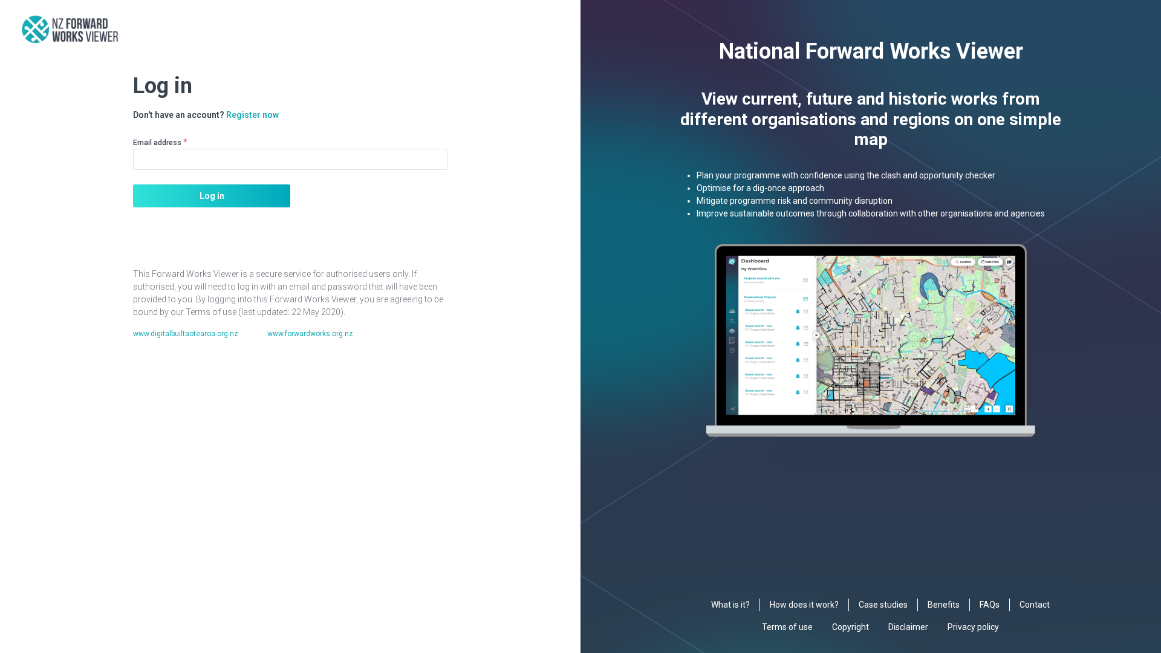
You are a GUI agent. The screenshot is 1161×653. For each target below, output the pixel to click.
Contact (1035, 604)
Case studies (883, 604)
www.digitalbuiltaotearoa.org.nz (185, 334)
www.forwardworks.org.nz (310, 334)
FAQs (990, 604)
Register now (252, 115)
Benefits (944, 604)
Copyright (850, 627)
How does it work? (804, 604)
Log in (212, 196)
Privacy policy (973, 627)
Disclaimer (908, 627)
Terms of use (787, 627)
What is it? (730, 604)
